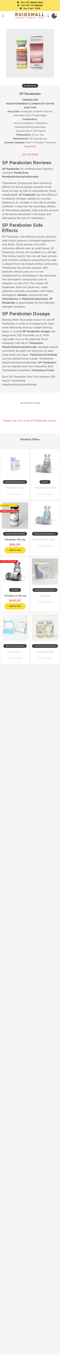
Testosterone (10, 298)
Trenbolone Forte (42, 370)
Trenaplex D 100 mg (15, 595)
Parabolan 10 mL (15, 487)
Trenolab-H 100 (45, 651)
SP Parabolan (27, 194)
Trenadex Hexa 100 (45, 487)
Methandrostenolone (35, 298)
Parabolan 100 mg (15, 539)
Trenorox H (15, 651)
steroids (22, 294)
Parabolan (45, 595)
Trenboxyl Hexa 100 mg (45, 539)
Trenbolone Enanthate (43, 354)
